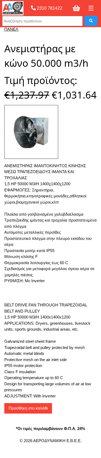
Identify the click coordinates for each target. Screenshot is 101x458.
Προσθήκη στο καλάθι (28, 408)
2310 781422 (49, 8)
